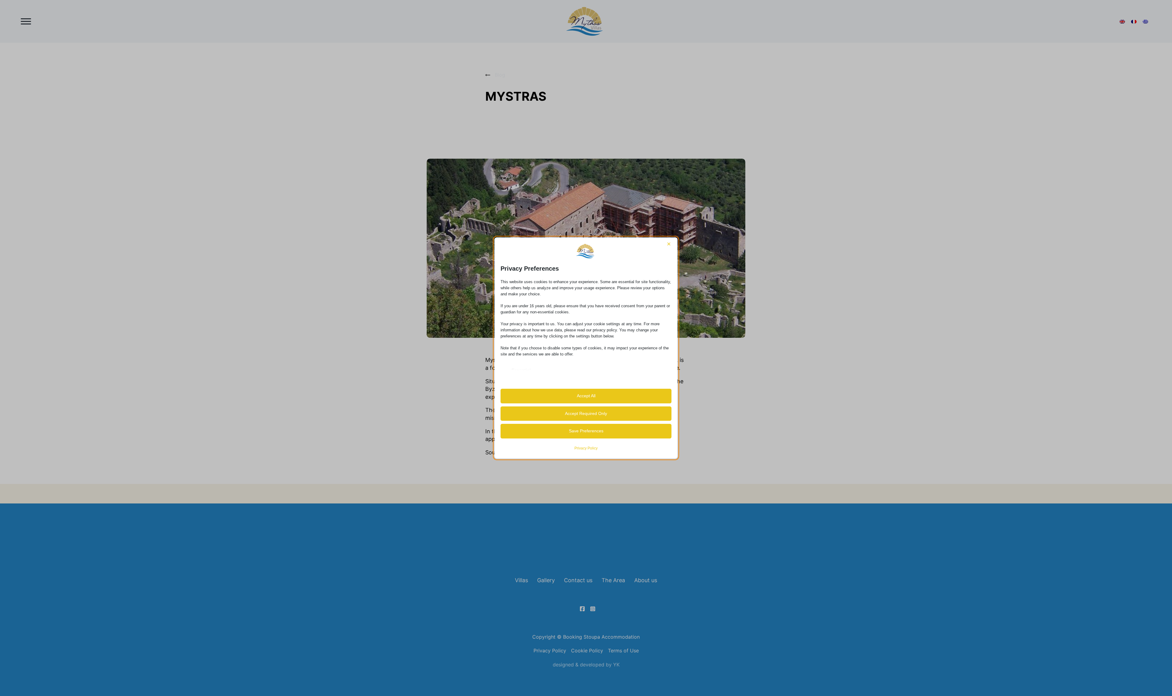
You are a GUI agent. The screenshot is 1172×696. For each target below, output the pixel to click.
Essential (521, 370)
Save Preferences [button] (586, 430)
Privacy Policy (586, 448)
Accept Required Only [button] (586, 413)
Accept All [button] (586, 395)
